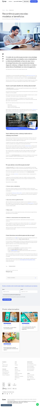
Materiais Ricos (17, 377)
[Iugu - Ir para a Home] (4, 1)
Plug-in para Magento (30, 366)
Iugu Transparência (30, 376)
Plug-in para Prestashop (30, 367)
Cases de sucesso (17, 370)
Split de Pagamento (5, 370)
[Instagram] (5, 393)
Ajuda (15, 363)
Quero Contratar (34, 1)
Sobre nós (16, 369)
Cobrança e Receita (12, 266)
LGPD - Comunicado (30, 377)
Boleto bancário (4, 366)
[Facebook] (11, 393)
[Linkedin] (7, 393)
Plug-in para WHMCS (30, 370)
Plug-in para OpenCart (30, 369)
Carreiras (16, 372)
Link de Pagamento (5, 373)
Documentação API (30, 363)
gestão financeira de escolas (30, 75)
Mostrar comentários (11, 277)
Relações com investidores (19, 376)
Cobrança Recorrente (5, 372)
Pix (2, 363)
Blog (15, 379)
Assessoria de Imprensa (18, 373)
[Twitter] (9, 393)
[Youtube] (2, 393)
